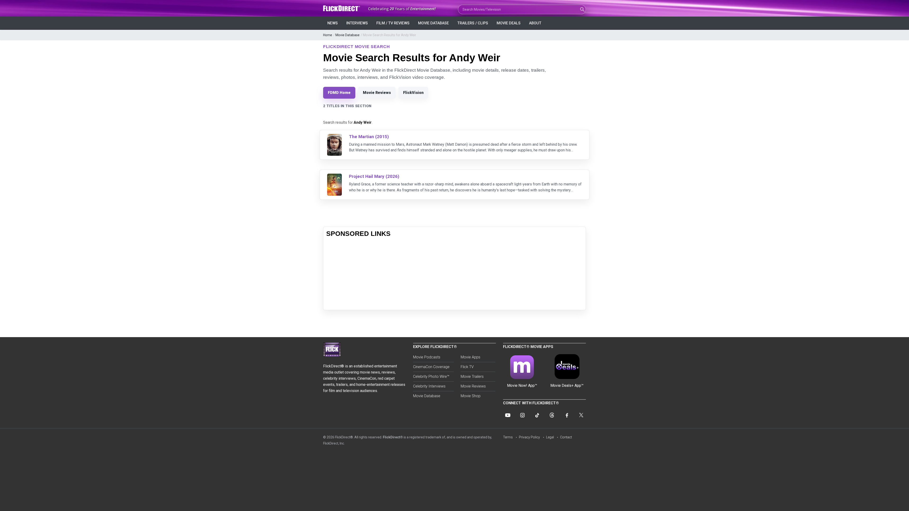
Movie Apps (470, 357)
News (332, 23)
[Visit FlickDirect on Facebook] (566, 415)
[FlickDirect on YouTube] (507, 415)
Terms (508, 437)
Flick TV (467, 367)
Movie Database (433, 23)
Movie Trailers (472, 376)
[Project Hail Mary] (334, 176)
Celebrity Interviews (429, 386)
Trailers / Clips (472, 23)
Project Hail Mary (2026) (374, 176)
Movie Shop (471, 396)
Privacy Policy (529, 437)
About (535, 23)
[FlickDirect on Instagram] (522, 415)
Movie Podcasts (426, 357)
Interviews (357, 23)
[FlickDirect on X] (581, 415)
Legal (550, 437)
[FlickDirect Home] (342, 8)
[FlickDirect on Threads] (552, 415)
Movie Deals (509, 23)
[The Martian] (334, 137)
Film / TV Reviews (393, 23)
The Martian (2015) (369, 136)
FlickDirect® (393, 437)
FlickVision (413, 92)
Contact (566, 437)
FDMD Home (339, 92)
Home (327, 35)
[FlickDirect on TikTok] (537, 415)
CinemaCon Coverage (431, 367)
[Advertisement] (454, 274)
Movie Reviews (377, 92)
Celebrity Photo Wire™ (431, 376)
